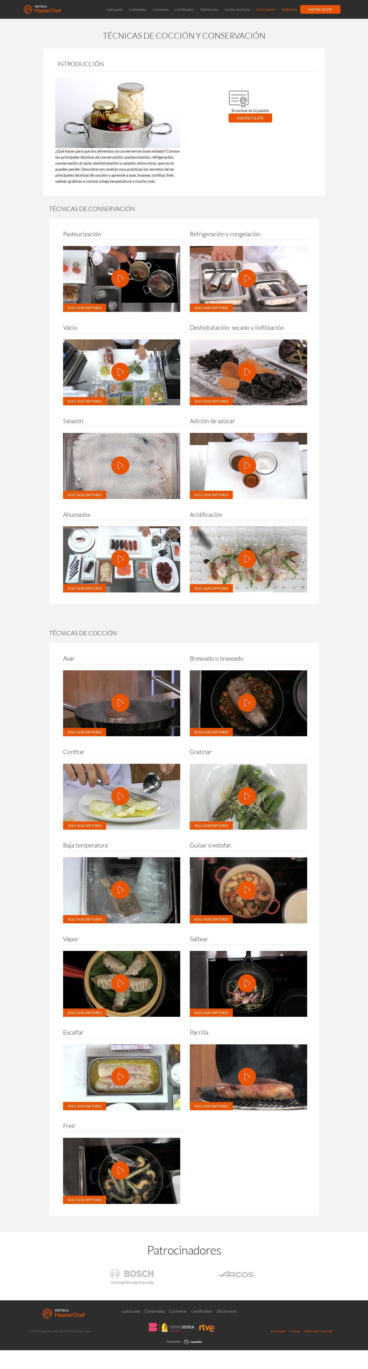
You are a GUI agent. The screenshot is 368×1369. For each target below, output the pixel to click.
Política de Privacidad (318, 1331)
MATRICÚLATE (320, 9)
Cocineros (160, 9)
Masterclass (209, 9)
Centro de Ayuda (237, 9)
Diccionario (227, 1311)
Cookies (294, 1331)
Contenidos (137, 9)
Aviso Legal (277, 1331)
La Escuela (114, 9)
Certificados (184, 9)
